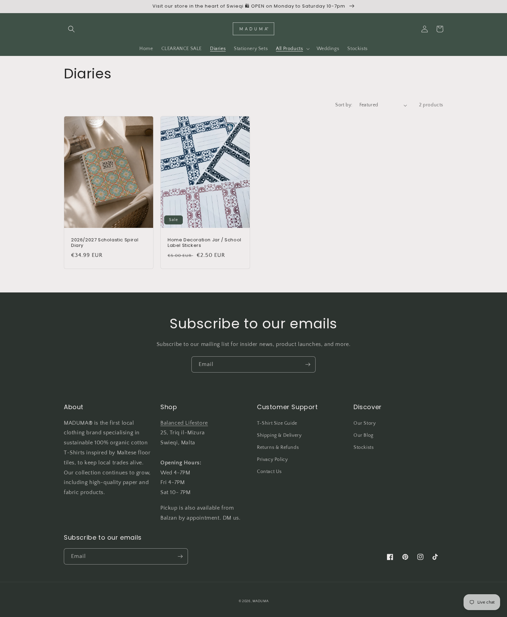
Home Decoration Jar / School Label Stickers (204, 243)
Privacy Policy (272, 459)
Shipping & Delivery (279, 435)
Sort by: (343, 105)
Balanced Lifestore (184, 423)
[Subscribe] (307, 364)
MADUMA (260, 601)
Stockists (364, 447)
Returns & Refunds (278, 447)
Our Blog (364, 435)
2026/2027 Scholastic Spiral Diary (104, 243)
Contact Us (269, 471)
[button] (71, 29)
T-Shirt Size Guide (277, 423)
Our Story (365, 423)
